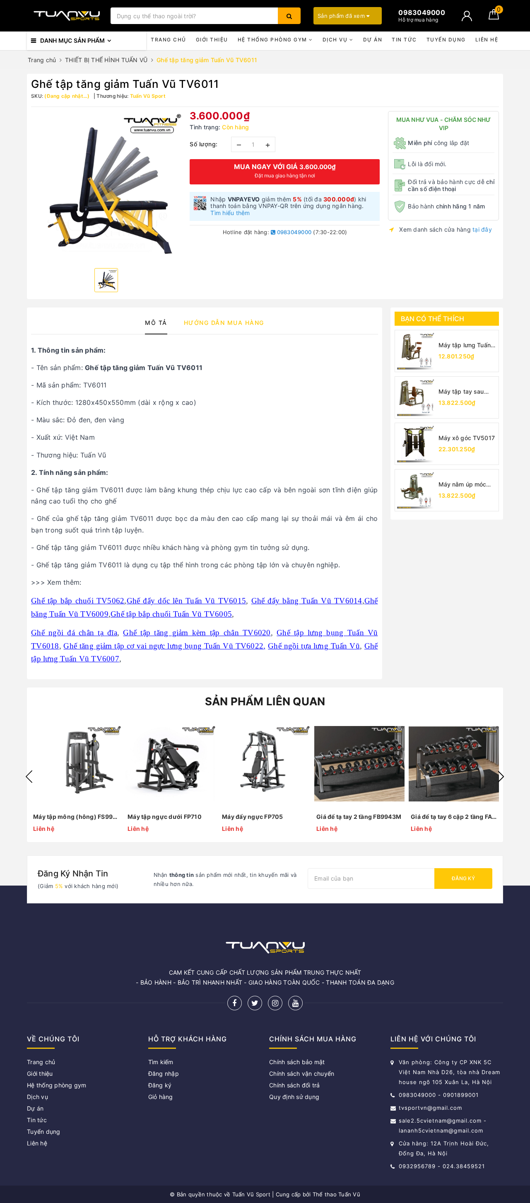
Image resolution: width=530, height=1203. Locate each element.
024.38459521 (464, 1166)
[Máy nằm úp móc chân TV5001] (415, 490)
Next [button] (501, 776)
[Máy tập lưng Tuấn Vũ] (415, 351)
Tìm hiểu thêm (230, 212)
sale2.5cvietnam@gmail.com (440, 1120)
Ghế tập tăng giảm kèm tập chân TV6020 (196, 632)
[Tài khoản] (467, 16)
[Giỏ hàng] (494, 17)
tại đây (482, 229)
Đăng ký (463, 878)
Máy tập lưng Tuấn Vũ (464, 345)
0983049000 (293, 232)
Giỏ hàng (160, 1096)
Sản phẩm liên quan (265, 701)
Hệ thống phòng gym (273, 39)
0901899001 (461, 1095)
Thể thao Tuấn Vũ (336, 1194)
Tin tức (404, 39)
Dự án (373, 39)
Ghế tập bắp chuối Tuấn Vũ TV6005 (171, 614)
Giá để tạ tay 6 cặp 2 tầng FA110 (454, 816)
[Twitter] (255, 1003)
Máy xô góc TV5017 (466, 437)
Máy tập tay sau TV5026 (461, 392)
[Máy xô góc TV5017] (415, 443)
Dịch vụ (336, 39)
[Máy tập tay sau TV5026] (415, 397)
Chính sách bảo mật (297, 1061)
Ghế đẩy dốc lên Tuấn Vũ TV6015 (186, 600)
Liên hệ (487, 39)
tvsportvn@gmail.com (430, 1107)
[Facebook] (234, 1003)
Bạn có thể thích (433, 319)
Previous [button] (29, 776)
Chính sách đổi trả (294, 1085)
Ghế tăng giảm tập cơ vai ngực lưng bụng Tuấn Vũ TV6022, (164, 645)
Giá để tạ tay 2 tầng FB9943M (358, 816)
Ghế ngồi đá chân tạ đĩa (74, 632)
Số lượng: (204, 144)
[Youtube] (295, 1003)
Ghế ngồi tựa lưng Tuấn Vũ (314, 645)
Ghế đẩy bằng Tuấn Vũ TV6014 (306, 600)
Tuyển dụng (446, 39)
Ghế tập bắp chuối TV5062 (77, 600)
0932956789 (418, 1166)
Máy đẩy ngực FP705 (252, 816)
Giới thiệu (212, 39)
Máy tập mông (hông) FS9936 (76, 816)
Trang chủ (168, 39)
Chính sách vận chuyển (301, 1073)
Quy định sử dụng (294, 1096)
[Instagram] (275, 1003)
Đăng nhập (163, 1073)
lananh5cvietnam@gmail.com (441, 1130)
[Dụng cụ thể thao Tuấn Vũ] (66, 15)
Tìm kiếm (160, 1061)
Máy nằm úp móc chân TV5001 (462, 485)
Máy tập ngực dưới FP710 (165, 816)
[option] (106, 186)
